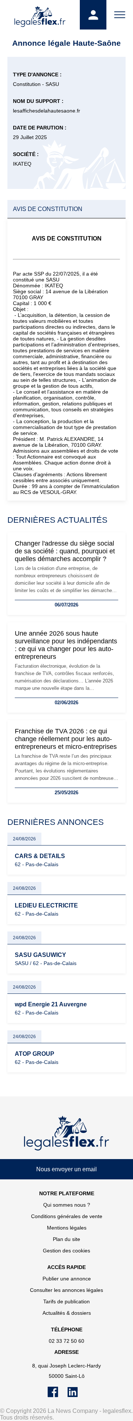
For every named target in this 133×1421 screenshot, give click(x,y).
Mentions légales (66, 1228)
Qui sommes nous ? (66, 1205)
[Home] (66, 1133)
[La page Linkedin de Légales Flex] (76, 1395)
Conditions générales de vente (66, 1216)
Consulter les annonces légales (66, 1290)
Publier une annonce (66, 1279)
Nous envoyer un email (66, 1169)
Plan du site (66, 1239)
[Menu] (119, 15)
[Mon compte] (93, 15)
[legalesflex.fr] (40, 15)
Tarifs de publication (66, 1301)
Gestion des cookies (66, 1251)
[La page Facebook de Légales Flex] (57, 1395)
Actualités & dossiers (66, 1313)
